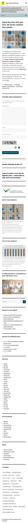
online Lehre (12, 498)
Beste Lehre (11, 475)
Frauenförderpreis (7, 486)
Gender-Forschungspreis (8, 489)
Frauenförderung (11, 86)
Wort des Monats (7, 437)
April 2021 (6, 385)
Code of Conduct (6, 478)
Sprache (5, 435)
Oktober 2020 (6, 395)
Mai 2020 (5, 402)
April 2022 (6, 366)
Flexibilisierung (6, 484)
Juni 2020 (6, 401)
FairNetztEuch (13, 481)
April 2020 (6, 404)
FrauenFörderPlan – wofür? (10, 328)
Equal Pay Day (19, 86)
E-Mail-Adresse (7, 134)
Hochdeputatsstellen (7, 495)
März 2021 (6, 387)
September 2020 (7, 397)
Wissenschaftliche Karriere (9, 512)
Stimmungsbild (21, 506)
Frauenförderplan (15, 484)
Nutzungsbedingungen (9, 457)
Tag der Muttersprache (8, 509)
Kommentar (5, 106)
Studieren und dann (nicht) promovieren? (13, 315)
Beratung (5, 475)
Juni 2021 (6, 381)
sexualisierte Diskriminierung (9, 503)
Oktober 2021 (6, 375)
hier (8, 80)
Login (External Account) (9, 451)
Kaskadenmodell (7, 429)
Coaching (18, 475)
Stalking (15, 506)
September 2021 (7, 377)
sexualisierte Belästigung (8, 501)
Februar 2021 (6, 389)
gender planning (14, 492)
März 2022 (6, 367)
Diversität (6, 423)
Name (4, 127)
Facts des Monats (7, 425)
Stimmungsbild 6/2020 (13, 345)
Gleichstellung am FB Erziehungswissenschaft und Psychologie (12, 10)
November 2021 (7, 373)
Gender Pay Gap (5, 88)
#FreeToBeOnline (7, 472)
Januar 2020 (6, 408)
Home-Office (16, 495)
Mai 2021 (5, 383)
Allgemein (4, 86)
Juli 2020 (5, 399)
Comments (7, 455)
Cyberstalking (20, 478)
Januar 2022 (6, 371)
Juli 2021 (5, 379)
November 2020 (7, 393)
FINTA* (8, 347)
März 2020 (6, 406)
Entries (6, 453)
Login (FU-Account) (8, 449)
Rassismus (6, 433)
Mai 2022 (5, 364)
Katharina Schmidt (8, 84)
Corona (13, 478)
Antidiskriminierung (16, 472)
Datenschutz (6, 459)
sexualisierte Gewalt (7, 506)
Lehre (5, 431)
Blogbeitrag (22, 69)
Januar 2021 (6, 391)
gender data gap (19, 489)
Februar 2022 (6, 369)
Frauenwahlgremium (16, 486)
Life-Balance (5, 498)
